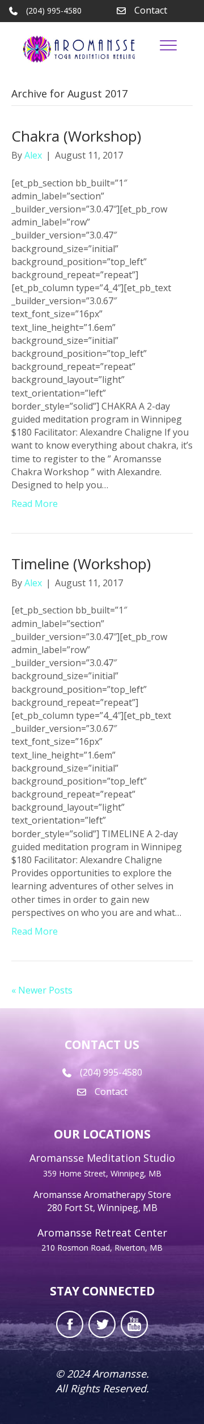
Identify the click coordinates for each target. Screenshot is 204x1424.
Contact (150, 10)
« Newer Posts (42, 990)
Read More (34, 503)
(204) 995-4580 (111, 1072)
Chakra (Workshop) (76, 136)
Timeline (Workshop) (81, 563)
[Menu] (168, 46)
